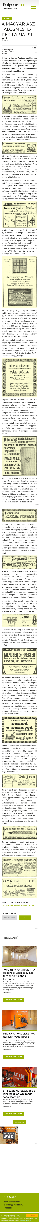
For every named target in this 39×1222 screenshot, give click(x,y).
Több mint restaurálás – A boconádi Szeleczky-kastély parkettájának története (19, 974)
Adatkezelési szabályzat (25, 1220)
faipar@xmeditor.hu (12, 1202)
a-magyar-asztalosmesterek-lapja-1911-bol (18, 906)
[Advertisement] (19, 1165)
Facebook (8, 1208)
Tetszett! (25, 918)
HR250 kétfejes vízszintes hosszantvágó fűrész (19, 1035)
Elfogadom (32, 1215)
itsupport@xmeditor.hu (13, 1205)
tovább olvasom (13, 1000)
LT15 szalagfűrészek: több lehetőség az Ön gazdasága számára (19, 1094)
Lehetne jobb (9, 918)
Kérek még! (19, 1122)
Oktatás (7, 19)
